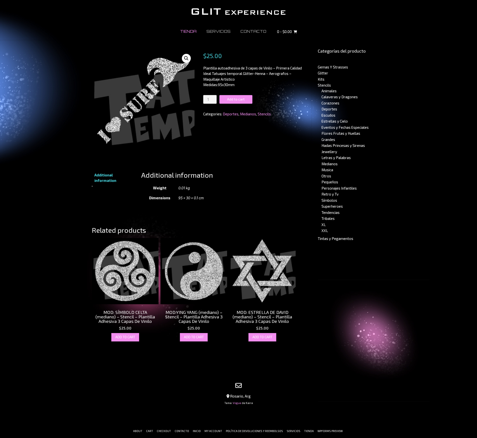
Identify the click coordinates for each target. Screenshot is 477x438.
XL (323, 224)
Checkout (164, 431)
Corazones (330, 103)
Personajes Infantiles (339, 188)
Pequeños (329, 182)
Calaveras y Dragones (339, 97)
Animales (329, 91)
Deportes (230, 114)
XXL (324, 230)
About (137, 431)
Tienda (188, 31)
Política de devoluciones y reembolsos (254, 431)
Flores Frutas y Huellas (340, 133)
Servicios (218, 31)
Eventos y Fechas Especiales (345, 127)
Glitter (323, 73)
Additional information (105, 178)
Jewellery (329, 151)
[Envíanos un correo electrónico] (238, 385)
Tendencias (330, 212)
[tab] (113, 178)
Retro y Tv (330, 194)
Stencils (264, 114)
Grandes (328, 139)
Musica (327, 170)
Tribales (328, 218)
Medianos (248, 114)
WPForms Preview (330, 431)
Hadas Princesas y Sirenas (343, 145)
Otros (326, 176)
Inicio (197, 431)
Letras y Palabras (336, 157)
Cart (149, 431)
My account (213, 431)
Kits (321, 79)
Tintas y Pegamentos (335, 238)
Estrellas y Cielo (334, 121)
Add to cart (236, 99)
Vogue (237, 402)
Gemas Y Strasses (333, 67)
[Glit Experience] (238, 11)
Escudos (328, 115)
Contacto (253, 31)
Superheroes (332, 206)
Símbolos (329, 200)
